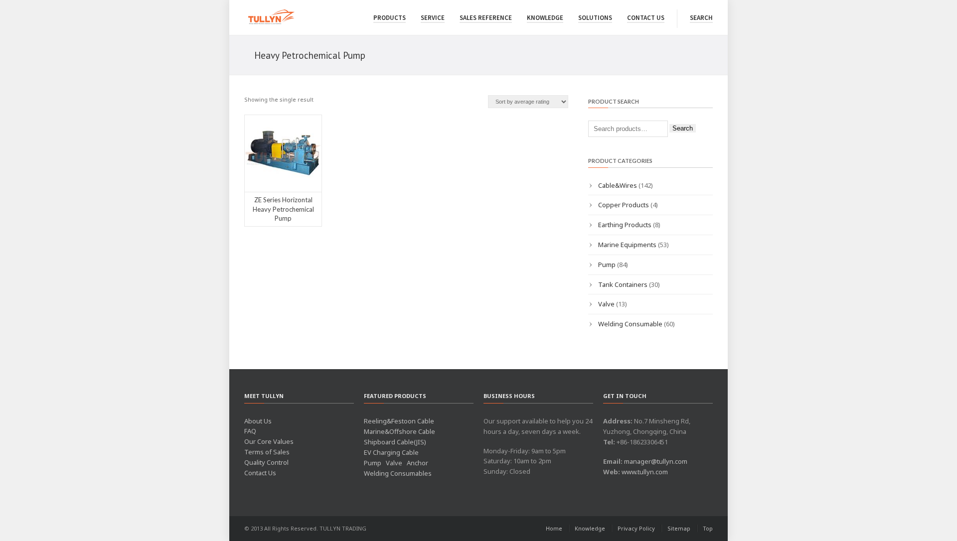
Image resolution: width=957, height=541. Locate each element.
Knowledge (545, 17)
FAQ (250, 430)
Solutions (595, 17)
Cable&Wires (617, 185)
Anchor (417, 462)
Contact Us (645, 17)
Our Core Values (269, 441)
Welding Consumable (630, 323)
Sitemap (678, 528)
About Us (258, 420)
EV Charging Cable (391, 452)
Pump (607, 264)
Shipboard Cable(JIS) (395, 441)
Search (701, 17)
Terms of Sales (267, 451)
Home (554, 528)
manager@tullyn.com (655, 461)
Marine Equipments (627, 244)
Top (708, 528)
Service (433, 17)
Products (389, 17)
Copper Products (623, 204)
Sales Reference (486, 17)
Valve (606, 303)
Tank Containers (622, 284)
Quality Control (266, 462)
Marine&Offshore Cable (399, 431)
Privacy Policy (636, 528)
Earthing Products (624, 224)
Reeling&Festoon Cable (399, 420)
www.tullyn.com (645, 471)
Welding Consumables (398, 473)
